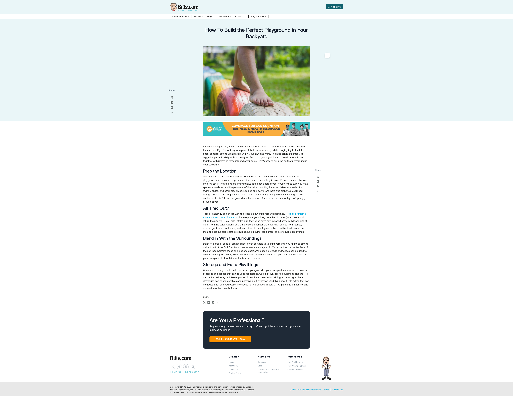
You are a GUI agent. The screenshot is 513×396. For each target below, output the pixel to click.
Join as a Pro (334, 6)
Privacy (326, 390)
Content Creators (295, 369)
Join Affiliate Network (296, 366)
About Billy (233, 366)
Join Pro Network (295, 362)
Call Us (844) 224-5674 (230, 339)
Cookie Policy (235, 373)
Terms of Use (337, 390)
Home (231, 362)
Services (262, 362)
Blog (260, 366)
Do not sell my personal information (268, 370)
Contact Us (233, 369)
